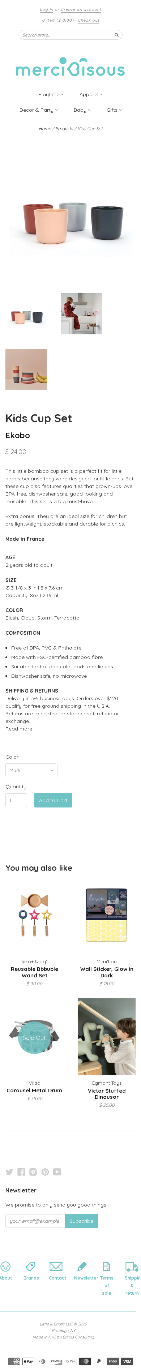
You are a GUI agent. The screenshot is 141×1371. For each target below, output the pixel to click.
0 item (58, 20)
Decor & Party (37, 110)
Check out (88, 20)
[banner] (70, 62)
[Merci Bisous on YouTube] (57, 1172)
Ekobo (17, 435)
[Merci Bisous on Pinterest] (45, 1172)
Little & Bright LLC (56, 1324)
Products (64, 128)
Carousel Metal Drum (34, 1090)
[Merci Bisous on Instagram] (33, 1172)
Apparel (90, 94)
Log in (46, 9)
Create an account (81, 9)
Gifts (113, 110)
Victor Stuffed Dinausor (107, 1094)
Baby (81, 110)
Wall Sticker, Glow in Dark (106, 972)
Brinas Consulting (78, 1337)
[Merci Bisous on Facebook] (21, 1172)
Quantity (15, 786)
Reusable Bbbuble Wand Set (34, 972)
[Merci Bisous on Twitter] (9, 1172)
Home (45, 128)
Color (11, 757)
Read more (18, 728)
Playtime (49, 94)
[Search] (117, 35)
